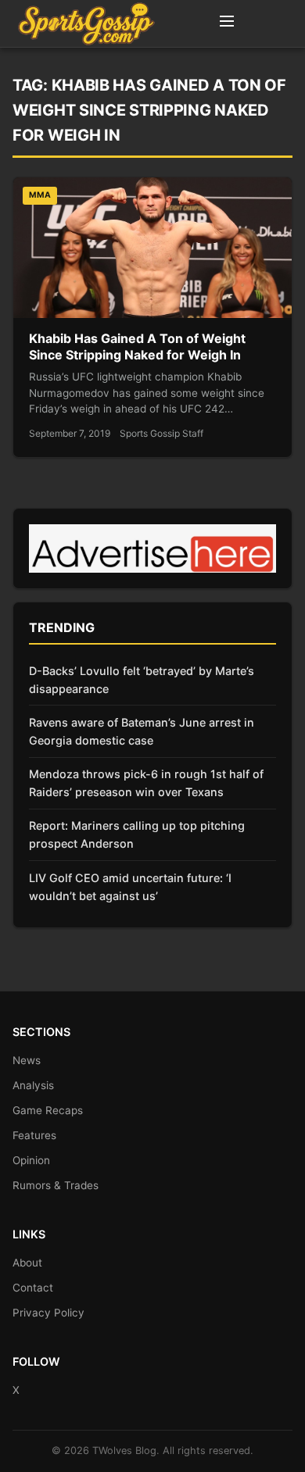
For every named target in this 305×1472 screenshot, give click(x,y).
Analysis (33, 1085)
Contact (33, 1287)
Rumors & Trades (56, 1185)
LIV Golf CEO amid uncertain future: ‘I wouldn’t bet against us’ (130, 886)
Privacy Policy (48, 1312)
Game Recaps (48, 1110)
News (27, 1060)
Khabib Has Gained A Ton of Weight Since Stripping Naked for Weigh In (137, 346)
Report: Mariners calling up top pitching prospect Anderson (137, 834)
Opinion (31, 1160)
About (27, 1262)
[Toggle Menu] (226, 23)
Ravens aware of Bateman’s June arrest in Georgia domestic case (141, 731)
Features (34, 1135)
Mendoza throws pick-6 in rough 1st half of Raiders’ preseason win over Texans (146, 783)
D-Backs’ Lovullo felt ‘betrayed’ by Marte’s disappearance (141, 679)
